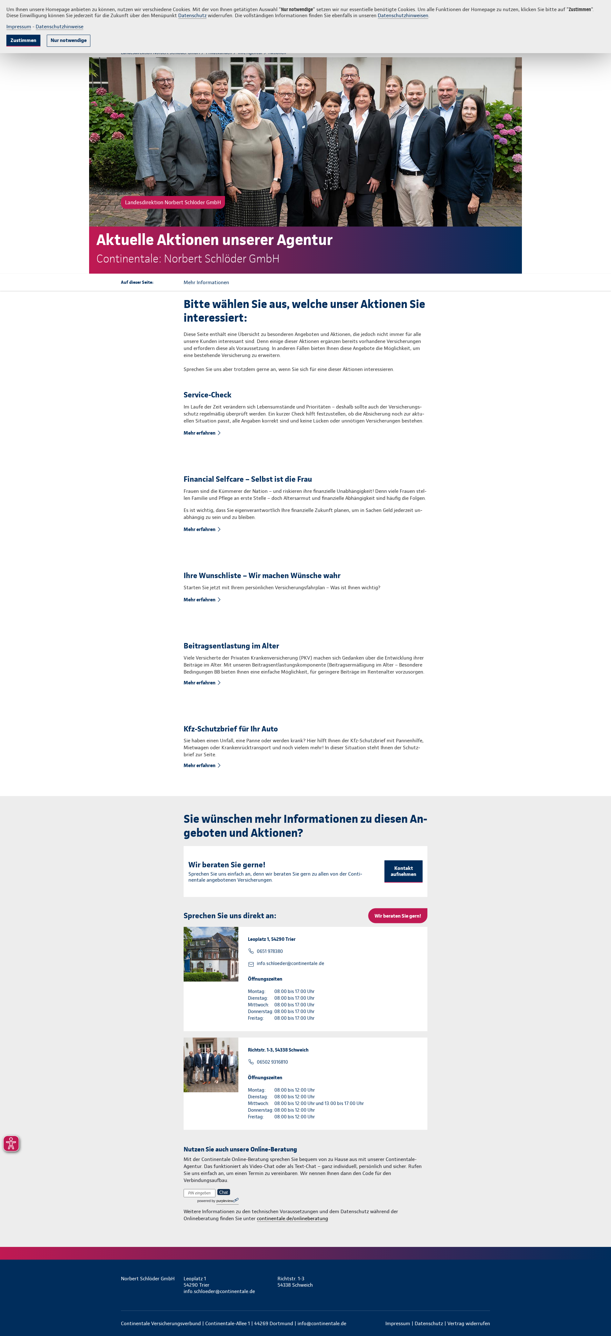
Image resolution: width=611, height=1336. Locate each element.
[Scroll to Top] (579, 649)
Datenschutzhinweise (59, 27)
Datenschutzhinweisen (403, 15)
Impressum (18, 27)
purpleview (224, 1201)
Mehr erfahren (199, 433)
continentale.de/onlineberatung (292, 1218)
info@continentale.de (322, 1323)
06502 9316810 (272, 1062)
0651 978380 (270, 951)
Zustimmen (23, 40)
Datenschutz (192, 15)
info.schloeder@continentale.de (290, 963)
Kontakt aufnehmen (403, 871)
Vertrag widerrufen (468, 1323)
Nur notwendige (69, 40)
